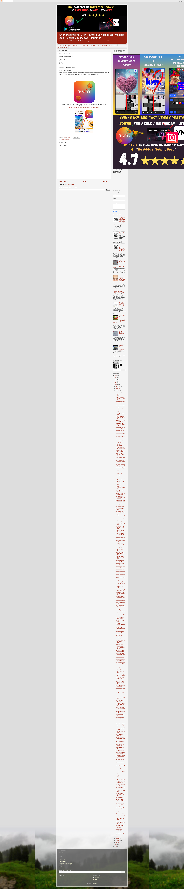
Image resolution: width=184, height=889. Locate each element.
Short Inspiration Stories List (65, 864)
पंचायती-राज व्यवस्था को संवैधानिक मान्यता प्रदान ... (120, 586)
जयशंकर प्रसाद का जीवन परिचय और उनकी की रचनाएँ (119, 292)
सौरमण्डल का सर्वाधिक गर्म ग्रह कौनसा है (120, 538)
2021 (116, 381)
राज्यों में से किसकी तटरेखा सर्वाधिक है (120, 603)
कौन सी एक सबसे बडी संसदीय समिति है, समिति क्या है (120, 523)
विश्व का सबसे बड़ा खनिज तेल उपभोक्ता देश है (120, 406)
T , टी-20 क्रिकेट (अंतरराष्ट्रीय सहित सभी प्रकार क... (120, 487)
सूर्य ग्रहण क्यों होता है (119, 644)
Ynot (96, 879)
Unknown (97, 877)
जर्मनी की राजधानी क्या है (120, 481)
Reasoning (104, 45)
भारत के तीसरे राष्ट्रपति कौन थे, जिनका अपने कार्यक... (120, 818)
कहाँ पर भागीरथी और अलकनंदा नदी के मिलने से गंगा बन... (120, 728)
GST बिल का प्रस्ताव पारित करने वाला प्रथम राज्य (120, 738)
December (118, 386)
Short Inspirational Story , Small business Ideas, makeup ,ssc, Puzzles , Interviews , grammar (91, 36)
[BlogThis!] (75, 138)
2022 (116, 379)
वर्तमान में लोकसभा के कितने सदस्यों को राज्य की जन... (120, 694)
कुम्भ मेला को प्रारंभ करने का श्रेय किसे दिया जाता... (120, 403)
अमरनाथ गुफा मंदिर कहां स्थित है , (120, 431)
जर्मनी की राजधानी (65, 139)
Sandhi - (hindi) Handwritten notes (121, 333)
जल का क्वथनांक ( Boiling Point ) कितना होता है (119, 831)
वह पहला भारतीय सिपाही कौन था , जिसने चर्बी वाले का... (120, 557)
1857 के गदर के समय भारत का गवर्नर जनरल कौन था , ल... (120, 478)
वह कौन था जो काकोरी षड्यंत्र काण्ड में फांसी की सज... (120, 671)
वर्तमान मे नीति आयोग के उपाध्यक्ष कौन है (120, 735)
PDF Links (61, 866)
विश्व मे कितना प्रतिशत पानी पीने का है (120, 561)
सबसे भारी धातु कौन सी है (120, 797)
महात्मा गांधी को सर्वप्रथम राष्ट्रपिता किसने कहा (120, 531)
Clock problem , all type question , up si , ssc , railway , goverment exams (119, 264)
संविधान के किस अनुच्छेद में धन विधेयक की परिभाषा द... (120, 708)
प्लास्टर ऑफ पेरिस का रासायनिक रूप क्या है (120, 769)
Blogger (94, 883)
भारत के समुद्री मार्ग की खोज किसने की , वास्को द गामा (120, 607)
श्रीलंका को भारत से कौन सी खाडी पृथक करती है (120, 814)
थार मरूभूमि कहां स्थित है (120, 504)
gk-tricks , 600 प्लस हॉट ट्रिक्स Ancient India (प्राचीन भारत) (122, 305)
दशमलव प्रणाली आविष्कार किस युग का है (120, 445)
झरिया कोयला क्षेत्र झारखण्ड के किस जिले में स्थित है (120, 628)
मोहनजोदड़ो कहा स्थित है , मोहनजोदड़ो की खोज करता (120, 527)
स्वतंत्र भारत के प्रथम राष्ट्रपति (120, 564)
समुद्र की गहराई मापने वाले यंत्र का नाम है (120, 428)
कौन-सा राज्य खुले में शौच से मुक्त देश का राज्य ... (120, 583)
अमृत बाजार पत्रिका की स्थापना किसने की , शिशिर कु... (120, 804)
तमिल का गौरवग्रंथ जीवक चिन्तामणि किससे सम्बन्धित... (120, 637)
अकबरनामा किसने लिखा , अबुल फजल (120, 698)
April (117, 395)
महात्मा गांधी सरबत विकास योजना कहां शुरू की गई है (120, 654)
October (118, 390)
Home (84, 181)
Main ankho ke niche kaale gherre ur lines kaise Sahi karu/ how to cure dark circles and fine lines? (119, 279)
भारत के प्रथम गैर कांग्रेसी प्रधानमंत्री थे (120, 686)
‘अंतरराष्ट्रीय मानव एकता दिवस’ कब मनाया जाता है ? (120, 624)
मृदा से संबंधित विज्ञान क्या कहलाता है (120, 572)
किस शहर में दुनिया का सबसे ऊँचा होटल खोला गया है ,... (120, 611)
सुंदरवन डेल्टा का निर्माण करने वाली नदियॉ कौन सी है (120, 454)
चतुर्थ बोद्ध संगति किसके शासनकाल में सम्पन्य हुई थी (120, 835)
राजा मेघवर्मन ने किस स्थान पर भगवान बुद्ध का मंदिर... (120, 549)
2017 (116, 844)
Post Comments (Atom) (70, 184)
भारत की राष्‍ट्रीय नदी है (120, 750)
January (118, 842)
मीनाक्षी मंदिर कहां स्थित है (120, 600)
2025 (116, 377)
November (118, 388)
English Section (85, 45)
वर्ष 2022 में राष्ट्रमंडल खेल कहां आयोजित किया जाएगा (120, 633)
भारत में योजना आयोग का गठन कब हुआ (120, 491)
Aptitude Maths (62, 859)
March (117, 838)
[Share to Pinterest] (79, 138)
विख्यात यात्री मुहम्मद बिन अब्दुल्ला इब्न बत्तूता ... (120, 753)
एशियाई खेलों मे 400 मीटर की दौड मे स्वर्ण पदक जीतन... (120, 553)
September (118, 392)
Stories (69, 45)
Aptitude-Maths (62, 45)
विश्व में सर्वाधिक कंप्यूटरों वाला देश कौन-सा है (120, 718)
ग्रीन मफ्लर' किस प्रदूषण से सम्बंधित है (120, 785)
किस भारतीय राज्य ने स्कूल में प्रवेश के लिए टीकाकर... (120, 410)
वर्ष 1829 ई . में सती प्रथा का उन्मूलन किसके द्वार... (120, 724)
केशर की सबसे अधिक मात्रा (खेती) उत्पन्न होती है (120, 782)
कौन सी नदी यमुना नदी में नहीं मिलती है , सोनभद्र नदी (120, 398)
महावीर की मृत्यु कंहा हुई (120, 657)
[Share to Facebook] (77, 138)
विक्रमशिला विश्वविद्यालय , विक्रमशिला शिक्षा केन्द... (120, 448)
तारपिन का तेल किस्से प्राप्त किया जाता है (120, 575)
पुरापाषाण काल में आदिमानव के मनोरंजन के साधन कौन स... (120, 756)
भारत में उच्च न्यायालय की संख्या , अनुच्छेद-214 (120, 590)
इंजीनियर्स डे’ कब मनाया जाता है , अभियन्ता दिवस (120, 779)
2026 (116, 375)
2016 (116, 846)
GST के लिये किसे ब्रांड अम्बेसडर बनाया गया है (120, 760)
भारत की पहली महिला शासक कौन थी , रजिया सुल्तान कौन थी (120, 497)
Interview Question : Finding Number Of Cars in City (121, 348)
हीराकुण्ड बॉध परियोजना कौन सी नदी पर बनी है (120, 451)
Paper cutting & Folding (122, 233)
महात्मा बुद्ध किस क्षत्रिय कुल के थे (120, 776)
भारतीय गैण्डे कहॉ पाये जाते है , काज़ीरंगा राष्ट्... (120, 421)
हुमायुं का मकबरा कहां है (120, 506)
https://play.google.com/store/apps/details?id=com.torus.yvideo (84, 107)
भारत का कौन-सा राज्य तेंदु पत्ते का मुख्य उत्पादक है (120, 465)
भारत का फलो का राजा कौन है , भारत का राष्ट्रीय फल (120, 704)
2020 (116, 382)
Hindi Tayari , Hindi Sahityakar (65, 863)
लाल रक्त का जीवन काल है (120, 569)
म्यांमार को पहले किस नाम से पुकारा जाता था (120, 763)
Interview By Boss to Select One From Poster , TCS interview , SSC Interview (119, 319)
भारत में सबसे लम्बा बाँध (120, 475)
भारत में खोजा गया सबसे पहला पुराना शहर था (120, 651)
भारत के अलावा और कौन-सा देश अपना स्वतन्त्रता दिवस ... (120, 461)
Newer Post (62, 181)
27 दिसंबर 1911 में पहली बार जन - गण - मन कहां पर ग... (120, 417)
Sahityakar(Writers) (62, 47)
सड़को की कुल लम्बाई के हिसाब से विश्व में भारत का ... (120, 597)
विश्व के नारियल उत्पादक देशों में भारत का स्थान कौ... (120, 682)
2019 (116, 384)
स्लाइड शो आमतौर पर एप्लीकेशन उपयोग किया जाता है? (120, 822)
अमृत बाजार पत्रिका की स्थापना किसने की (120, 808)
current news (61, 852)
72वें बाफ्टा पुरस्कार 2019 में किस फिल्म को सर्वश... (120, 715)
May (117, 394)
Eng (115, 45)
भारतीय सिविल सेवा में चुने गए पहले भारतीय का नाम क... (120, 502)
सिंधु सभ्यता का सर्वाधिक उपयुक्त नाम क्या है (120, 618)
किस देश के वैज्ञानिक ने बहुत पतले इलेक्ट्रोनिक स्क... (120, 593)
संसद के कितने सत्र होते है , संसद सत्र (120, 484)
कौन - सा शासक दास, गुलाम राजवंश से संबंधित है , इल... (120, 513)
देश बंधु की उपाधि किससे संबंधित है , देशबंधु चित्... (120, 678)
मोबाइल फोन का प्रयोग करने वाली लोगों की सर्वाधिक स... (120, 826)
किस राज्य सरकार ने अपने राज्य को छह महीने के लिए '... (120, 469)
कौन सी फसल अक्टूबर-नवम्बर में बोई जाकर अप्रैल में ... (120, 441)
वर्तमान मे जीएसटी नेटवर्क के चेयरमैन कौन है (120, 437)
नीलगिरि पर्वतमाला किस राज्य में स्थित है (120, 701)
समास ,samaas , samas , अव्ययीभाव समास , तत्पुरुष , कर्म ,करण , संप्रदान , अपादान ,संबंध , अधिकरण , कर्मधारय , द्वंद (119, 221)
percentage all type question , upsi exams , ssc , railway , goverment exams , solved (119, 248)
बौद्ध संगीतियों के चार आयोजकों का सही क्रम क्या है (120, 424)
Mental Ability (76, 45)
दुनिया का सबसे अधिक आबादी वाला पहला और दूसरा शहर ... (120, 647)
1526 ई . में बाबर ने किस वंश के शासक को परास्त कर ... (120, 579)
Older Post (106, 181)
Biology (93, 45)
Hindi (98, 45)
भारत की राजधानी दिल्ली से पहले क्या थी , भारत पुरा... (120, 794)
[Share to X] (76, 138)
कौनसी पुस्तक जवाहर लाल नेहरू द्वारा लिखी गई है (120, 660)
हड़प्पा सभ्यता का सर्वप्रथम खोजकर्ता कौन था (120, 494)
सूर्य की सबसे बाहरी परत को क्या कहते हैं (120, 567)
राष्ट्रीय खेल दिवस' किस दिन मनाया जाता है (120, 745)
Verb (120, 45)
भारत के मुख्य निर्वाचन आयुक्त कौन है (119, 473)
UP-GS (110, 45)
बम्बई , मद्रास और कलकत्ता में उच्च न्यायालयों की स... (120, 664)
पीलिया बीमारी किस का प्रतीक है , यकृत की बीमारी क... (120, 545)
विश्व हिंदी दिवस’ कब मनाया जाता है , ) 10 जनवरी (120, 675)
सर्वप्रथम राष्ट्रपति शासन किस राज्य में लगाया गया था (120, 690)
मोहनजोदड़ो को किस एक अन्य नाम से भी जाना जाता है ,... (120, 534)
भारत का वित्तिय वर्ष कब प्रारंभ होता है (120, 667)
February (118, 840)
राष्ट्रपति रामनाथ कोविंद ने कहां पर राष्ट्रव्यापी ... (120, 772)
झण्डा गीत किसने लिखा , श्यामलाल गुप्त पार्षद (120, 414)
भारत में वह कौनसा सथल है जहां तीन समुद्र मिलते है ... (120, 800)
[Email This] (73, 138)
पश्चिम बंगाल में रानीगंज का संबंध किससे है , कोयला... (120, 641)
